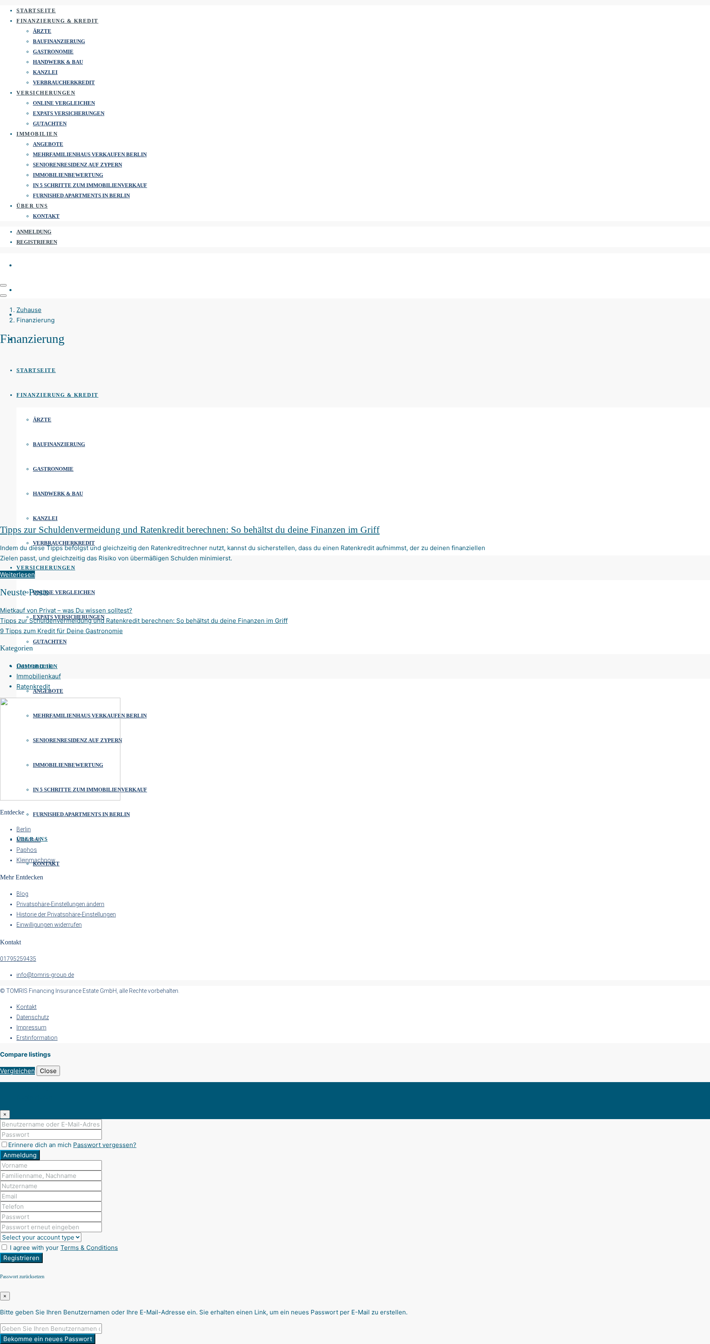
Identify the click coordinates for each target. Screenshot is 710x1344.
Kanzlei (45, 72)
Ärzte (42, 31)
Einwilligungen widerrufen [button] (49, 924)
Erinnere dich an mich (40, 1145)
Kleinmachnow (35, 860)
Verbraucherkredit (64, 82)
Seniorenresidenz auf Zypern (77, 165)
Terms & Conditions (89, 1247)
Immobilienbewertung (68, 175)
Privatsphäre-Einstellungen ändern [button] (60, 904)
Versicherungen (45, 93)
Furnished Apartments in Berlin (81, 195)
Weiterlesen (17, 574)
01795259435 (18, 958)
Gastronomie (53, 52)
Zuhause (28, 310)
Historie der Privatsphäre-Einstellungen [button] (66, 914)
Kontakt (46, 216)
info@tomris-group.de (45, 975)
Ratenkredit (33, 686)
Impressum (31, 1027)
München (28, 839)
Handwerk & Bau (58, 62)
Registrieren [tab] (34, 1097)
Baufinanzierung (59, 41)
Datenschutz (32, 1017)
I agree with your (63, 1247)
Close (48, 1071)
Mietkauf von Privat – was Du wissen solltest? (66, 610)
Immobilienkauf (38, 676)
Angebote (48, 144)
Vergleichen (17, 1071)
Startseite (36, 10)
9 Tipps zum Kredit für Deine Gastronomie (61, 631)
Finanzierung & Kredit (57, 21)
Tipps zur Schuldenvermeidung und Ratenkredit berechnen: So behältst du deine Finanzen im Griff (190, 530)
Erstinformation (37, 1037)
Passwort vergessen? (104, 1145)
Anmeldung (33, 232)
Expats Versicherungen (68, 113)
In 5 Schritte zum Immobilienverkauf (90, 185)
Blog (22, 894)
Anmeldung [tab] (33, 1087)
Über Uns (32, 206)
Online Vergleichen (64, 103)
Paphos (26, 850)
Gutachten (50, 123)
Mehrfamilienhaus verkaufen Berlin (90, 154)
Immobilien (37, 134)
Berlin (23, 829)
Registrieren (36, 242)
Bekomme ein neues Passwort (47, 1339)
